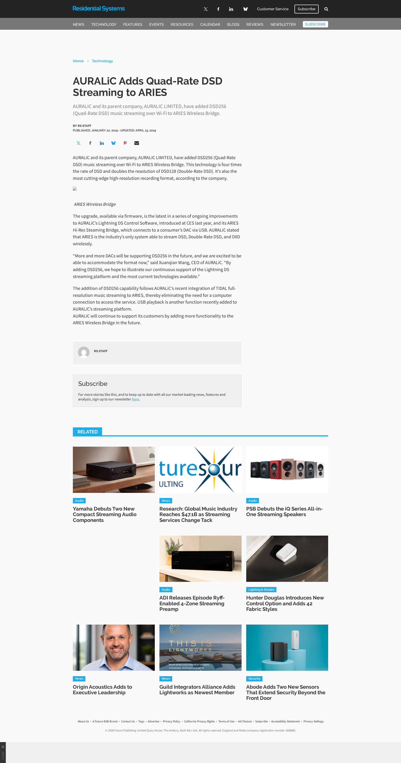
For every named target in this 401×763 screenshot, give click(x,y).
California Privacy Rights (199, 721)
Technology (103, 24)
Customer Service (272, 9)
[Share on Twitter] (78, 143)
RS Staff (84, 126)
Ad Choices (245, 721)
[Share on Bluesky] (113, 143)
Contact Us (128, 721)
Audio (79, 500)
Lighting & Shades (261, 589)
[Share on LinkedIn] (102, 143)
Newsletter (283, 24)
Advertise (153, 721)
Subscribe (306, 9)
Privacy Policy (171, 721)
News (78, 24)
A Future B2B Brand (105, 721)
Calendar (210, 24)
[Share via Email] (136, 143)
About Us (83, 721)
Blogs (233, 24)
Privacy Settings (313, 721)
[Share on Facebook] (90, 143)
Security (254, 678)
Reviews (254, 24)
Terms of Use (226, 721)
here (135, 399)
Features (132, 24)
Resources (182, 24)
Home (78, 61)
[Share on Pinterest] (125, 143)
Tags (141, 721)
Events (156, 24)
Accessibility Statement (285, 721)
